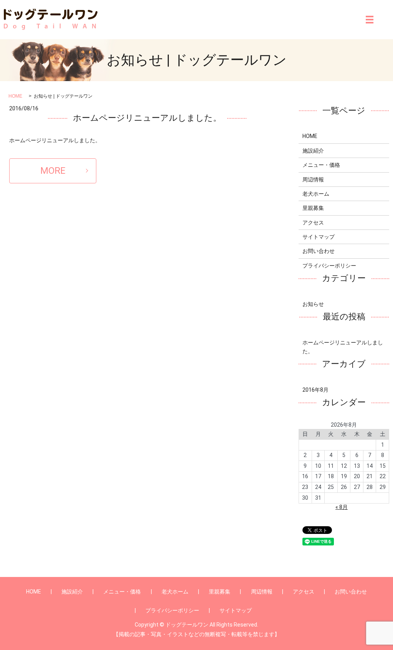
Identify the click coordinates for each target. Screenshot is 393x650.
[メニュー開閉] (369, 19)
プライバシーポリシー (329, 266)
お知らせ (313, 304)
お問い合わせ (318, 251)
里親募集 (313, 208)
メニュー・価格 (321, 165)
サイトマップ (318, 237)
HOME (15, 96)
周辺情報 (313, 179)
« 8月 (341, 507)
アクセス (313, 222)
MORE (52, 170)
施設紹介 (313, 151)
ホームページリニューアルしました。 (147, 118)
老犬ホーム (315, 194)
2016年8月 (315, 390)
